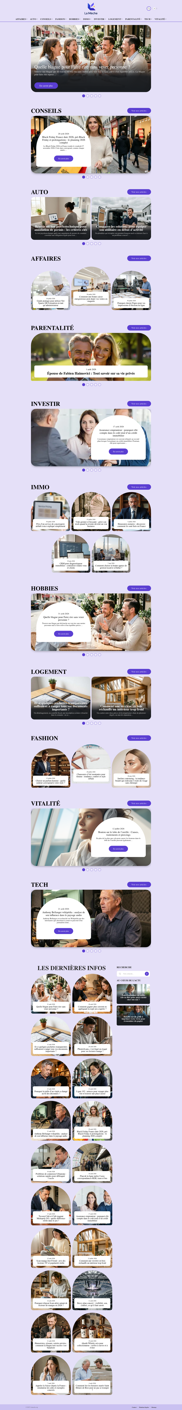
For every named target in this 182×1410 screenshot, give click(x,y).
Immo (40, 486)
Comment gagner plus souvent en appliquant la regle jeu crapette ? (92, 1007)
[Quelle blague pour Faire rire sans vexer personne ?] (91, 58)
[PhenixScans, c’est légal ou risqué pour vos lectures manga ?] (92, 1036)
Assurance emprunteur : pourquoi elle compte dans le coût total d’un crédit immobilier (118, 432)
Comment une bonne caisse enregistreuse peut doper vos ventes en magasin (91, 298)
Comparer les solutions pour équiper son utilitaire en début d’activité (121, 228)
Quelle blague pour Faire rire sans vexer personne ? (82, 66)
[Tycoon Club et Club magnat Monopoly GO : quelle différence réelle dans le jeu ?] (51, 1205)
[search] (149, 8)
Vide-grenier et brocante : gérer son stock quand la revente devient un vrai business (91, 524)
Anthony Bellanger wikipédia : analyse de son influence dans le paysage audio (63, 914)
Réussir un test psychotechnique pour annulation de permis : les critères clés (60, 228)
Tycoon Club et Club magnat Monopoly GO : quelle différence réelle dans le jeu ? (51, 1218)
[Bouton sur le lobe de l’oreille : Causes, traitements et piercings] (91, 837)
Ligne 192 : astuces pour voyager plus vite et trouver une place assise (92, 1092)
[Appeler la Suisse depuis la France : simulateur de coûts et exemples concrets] (51, 1375)
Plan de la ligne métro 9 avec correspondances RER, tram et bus (92, 1177)
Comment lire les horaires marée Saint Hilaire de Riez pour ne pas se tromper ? (92, 1387)
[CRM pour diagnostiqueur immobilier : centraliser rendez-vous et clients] (71, 553)
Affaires (46, 258)
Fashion (44, 738)
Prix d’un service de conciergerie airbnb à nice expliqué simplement (50, 525)
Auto (39, 191)
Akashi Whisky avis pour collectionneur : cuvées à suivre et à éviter (92, 1345)
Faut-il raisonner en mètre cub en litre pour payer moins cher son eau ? (133, 997)
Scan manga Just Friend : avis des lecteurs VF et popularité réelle (50, 1261)
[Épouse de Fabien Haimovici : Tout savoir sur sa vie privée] (91, 357)
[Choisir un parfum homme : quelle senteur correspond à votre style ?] (50, 768)
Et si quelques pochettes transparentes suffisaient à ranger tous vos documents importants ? (61, 706)
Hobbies (44, 588)
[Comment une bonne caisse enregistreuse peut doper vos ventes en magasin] (91, 286)
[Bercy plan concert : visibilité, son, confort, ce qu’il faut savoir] (92, 1290)
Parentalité (52, 327)
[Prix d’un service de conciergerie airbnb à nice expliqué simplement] (50, 511)
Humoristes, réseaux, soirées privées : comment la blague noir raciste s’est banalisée (51, 1345)
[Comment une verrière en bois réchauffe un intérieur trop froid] (121, 698)
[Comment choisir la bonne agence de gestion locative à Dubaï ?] (111, 553)
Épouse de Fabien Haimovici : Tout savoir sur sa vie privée (91, 373)
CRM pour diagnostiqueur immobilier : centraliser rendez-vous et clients (71, 565)
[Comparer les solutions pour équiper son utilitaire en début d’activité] (121, 218)
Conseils (46, 110)
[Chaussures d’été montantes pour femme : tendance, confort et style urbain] (91, 763)
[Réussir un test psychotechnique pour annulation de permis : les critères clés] (60, 218)
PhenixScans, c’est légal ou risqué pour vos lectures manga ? (92, 1050)
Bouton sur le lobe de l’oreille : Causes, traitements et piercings (118, 833)
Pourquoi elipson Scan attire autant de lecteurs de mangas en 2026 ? (51, 1304)
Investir (45, 403)
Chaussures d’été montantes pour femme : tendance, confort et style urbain (91, 776)
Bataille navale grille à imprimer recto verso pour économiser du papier (133, 1019)
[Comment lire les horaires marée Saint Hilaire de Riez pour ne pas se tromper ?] (92, 1375)
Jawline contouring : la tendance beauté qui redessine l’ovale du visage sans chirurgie (131, 780)
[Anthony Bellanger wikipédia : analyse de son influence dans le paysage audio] (91, 918)
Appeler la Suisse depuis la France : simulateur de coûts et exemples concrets (50, 1387)
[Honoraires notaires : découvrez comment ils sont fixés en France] (131, 511)
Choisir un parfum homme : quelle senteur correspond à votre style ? (51, 781)
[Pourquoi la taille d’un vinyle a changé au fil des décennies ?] (51, 1078)
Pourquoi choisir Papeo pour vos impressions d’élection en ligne (131, 304)
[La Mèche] (91, 8)
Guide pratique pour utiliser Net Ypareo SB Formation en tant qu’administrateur (50, 303)
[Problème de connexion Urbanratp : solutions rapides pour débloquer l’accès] (51, 1163)
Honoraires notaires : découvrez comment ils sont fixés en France (131, 525)
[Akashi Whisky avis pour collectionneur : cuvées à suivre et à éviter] (92, 1333)
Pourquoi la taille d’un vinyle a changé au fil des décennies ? (50, 1092)
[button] (83, 95)
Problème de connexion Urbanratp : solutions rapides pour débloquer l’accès (51, 1176)
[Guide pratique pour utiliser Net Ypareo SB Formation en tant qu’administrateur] (50, 290)
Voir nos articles (138, 111)
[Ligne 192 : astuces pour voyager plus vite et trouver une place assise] (92, 1078)
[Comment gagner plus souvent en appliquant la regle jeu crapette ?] (92, 994)
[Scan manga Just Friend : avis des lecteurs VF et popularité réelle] (51, 1248)
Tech (39, 884)
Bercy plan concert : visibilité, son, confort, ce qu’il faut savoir (92, 1304)
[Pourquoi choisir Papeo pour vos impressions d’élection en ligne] (131, 290)
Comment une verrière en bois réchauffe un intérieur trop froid (121, 707)
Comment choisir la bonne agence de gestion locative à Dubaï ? (111, 566)
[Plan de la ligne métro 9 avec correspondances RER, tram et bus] (92, 1163)
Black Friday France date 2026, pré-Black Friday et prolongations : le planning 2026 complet (63, 139)
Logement (49, 671)
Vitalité (45, 803)
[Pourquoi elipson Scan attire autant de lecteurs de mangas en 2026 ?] (51, 1290)
